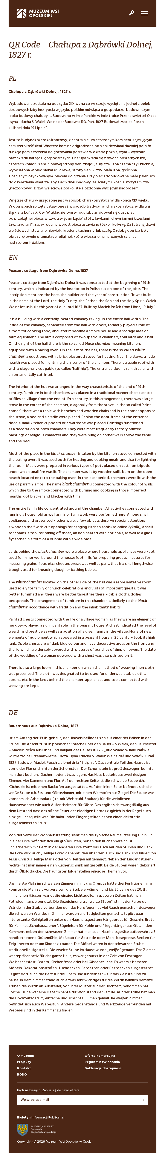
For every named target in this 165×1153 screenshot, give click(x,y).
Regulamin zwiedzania (102, 1062)
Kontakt (24, 1068)
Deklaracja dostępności (103, 1068)
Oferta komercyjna (100, 1055)
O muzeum (25, 1055)
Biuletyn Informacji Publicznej (40, 1117)
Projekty (24, 1062)
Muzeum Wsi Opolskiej (38, 13)
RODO (22, 1074)
